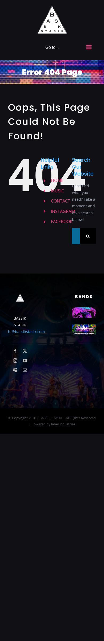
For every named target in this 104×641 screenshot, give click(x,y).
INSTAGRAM (63, 211)
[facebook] (15, 351)
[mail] (25, 370)
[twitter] (25, 351)
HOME (57, 180)
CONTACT (60, 201)
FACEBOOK (62, 221)
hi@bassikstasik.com (26, 331)
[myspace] (15, 370)
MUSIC (57, 191)
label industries (63, 424)
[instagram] (15, 360)
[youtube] (25, 360)
